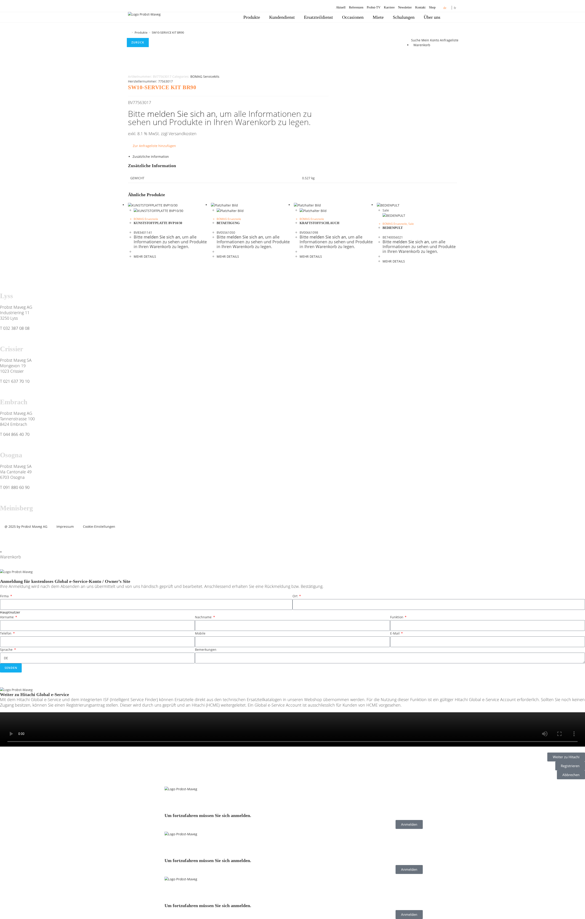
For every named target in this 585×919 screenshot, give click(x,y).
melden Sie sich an (181, 113)
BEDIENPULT (393, 228)
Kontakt (420, 7)
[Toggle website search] (451, 17)
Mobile (200, 633)
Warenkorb (421, 45)
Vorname (7, 617)
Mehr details (145, 256)
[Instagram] (42, 537)
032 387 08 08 (16, 328)
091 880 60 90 (16, 487)
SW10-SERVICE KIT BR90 (168, 32)
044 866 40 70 (16, 434)
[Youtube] (30, 537)
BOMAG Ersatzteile (146, 219)
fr (455, 8)
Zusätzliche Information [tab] (151, 156)
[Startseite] (129, 32)
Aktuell (341, 7)
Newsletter (405, 7)
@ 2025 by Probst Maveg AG (26, 526)
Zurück (137, 42)
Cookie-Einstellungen (99, 526)
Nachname (204, 617)
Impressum (65, 526)
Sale (411, 224)
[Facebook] (5, 537)
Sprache (6, 649)
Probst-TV (373, 7)
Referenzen (356, 7)
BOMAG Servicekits (204, 76)
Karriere (389, 7)
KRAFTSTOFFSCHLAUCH (319, 223)
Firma (5, 596)
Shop (432, 7)
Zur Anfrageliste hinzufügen (154, 146)
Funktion (397, 617)
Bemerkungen (205, 649)
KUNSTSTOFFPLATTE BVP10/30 (158, 223)
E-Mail (395, 633)
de (444, 8)
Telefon (6, 633)
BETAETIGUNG (228, 223)
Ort (295, 596)
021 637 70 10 (16, 381)
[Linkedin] (18, 537)
